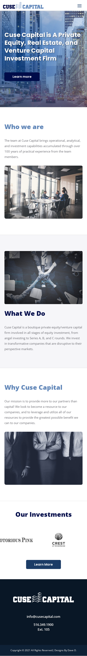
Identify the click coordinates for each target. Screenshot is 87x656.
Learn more (22, 76)
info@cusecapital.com (43, 616)
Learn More (43, 564)
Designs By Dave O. (65, 650)
